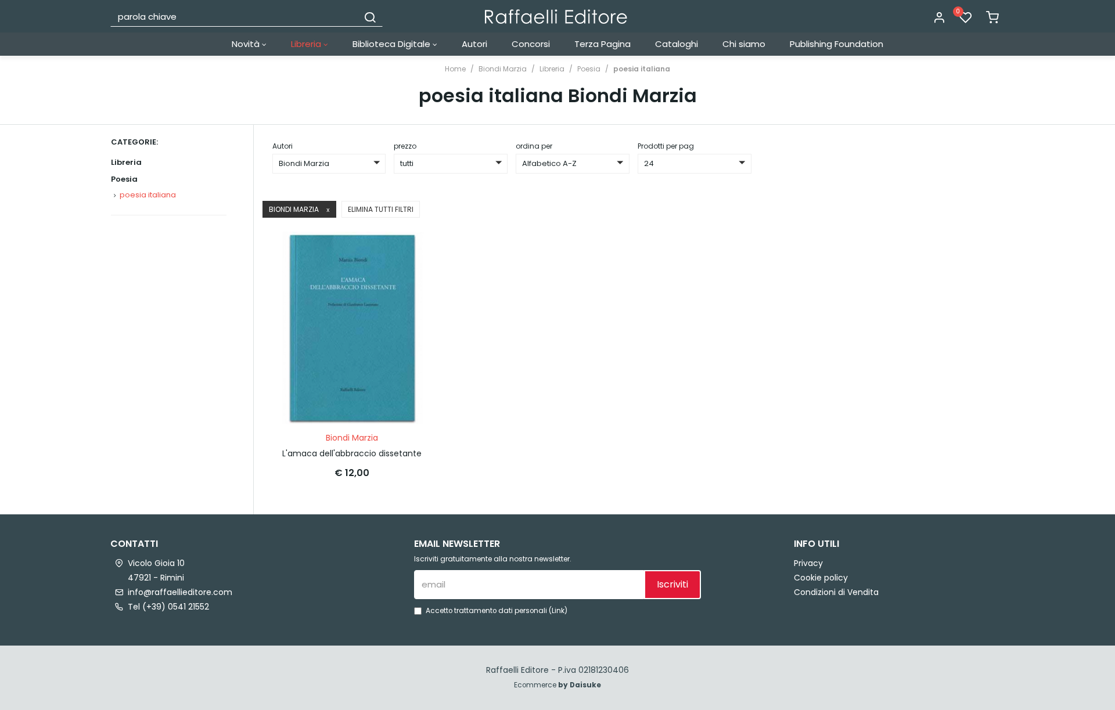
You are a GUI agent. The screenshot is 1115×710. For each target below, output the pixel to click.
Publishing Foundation (836, 44)
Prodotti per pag (666, 146)
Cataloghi (676, 44)
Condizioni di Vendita (836, 592)
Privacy (808, 563)
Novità (247, 44)
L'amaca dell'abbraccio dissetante (352, 453)
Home (455, 69)
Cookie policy (821, 577)
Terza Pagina (602, 44)
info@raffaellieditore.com (180, 592)
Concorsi (531, 44)
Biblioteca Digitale (393, 44)
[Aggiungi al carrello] (411, 252)
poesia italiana (641, 69)
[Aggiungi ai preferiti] (411, 280)
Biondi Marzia (503, 69)
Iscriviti (672, 584)
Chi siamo (743, 44)
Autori (474, 44)
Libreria (307, 44)
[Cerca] (370, 16)
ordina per (534, 146)
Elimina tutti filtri (380, 209)
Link (558, 610)
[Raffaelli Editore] (556, 16)
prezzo (405, 146)
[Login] (939, 18)
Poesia (588, 69)
